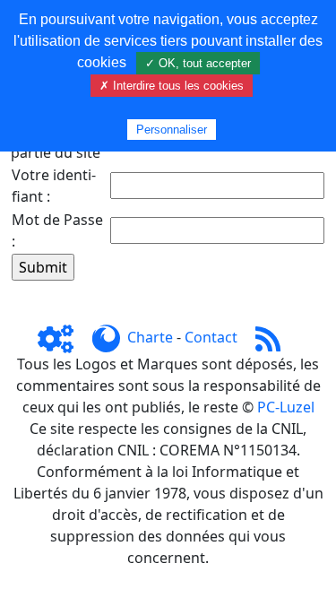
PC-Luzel (285, 407)
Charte (150, 337)
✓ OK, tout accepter (198, 63)
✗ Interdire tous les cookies (171, 85)
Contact (211, 337)
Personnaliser (171, 129)
